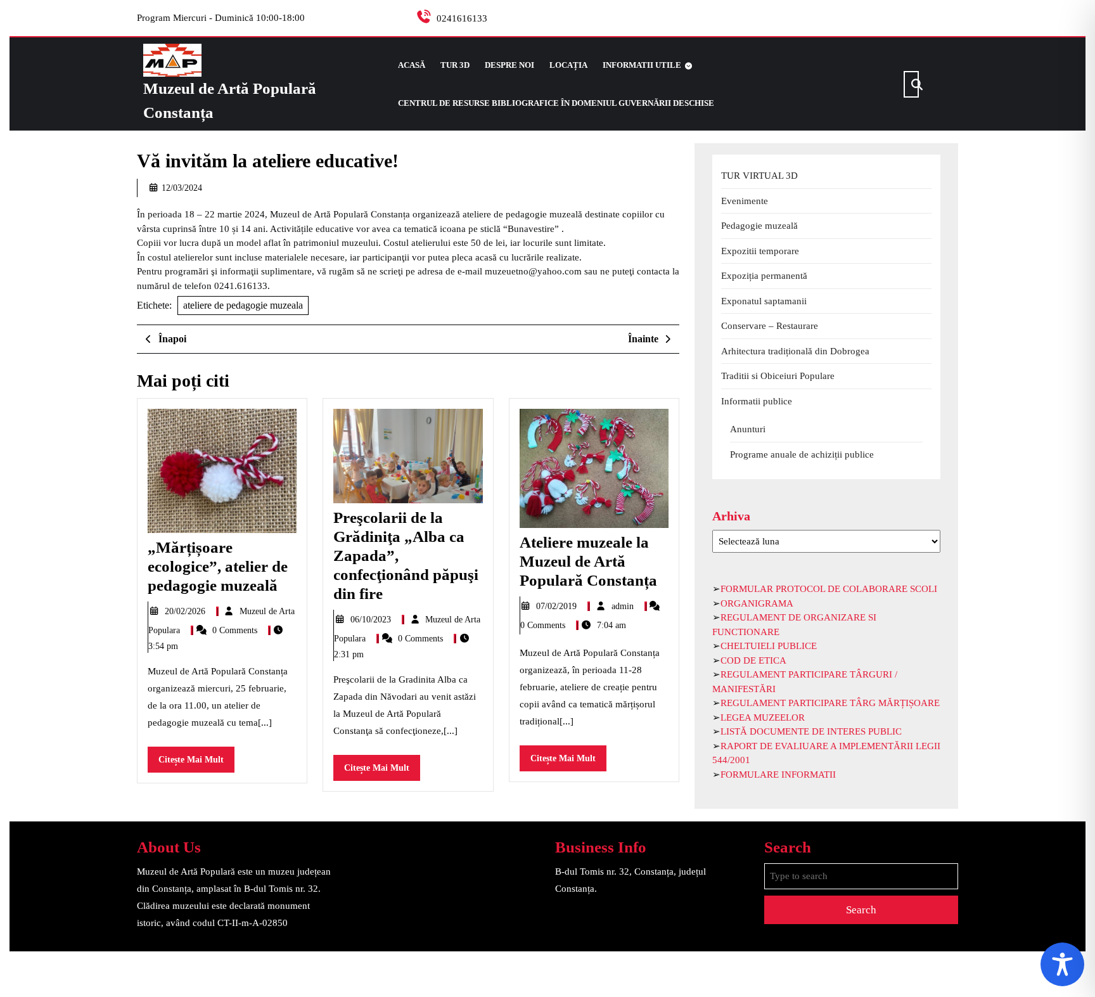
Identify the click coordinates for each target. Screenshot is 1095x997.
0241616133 (462, 18)
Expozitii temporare (760, 251)
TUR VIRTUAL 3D (759, 175)
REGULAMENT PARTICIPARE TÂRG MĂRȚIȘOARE (830, 703)
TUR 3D (455, 65)
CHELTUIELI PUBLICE (768, 646)
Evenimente (744, 201)
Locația (568, 65)
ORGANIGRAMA (756, 603)
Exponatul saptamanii (764, 301)
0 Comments (236, 630)
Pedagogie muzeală (759, 226)
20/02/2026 (186, 611)
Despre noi (509, 65)
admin (624, 606)
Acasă (411, 65)
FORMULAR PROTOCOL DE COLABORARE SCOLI (828, 589)
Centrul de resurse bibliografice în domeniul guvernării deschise (556, 103)
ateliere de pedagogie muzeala (243, 305)
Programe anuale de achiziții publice (802, 454)
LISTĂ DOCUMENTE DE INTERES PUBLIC (811, 731)
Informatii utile (642, 65)
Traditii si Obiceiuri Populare (778, 376)
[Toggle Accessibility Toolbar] (1062, 964)
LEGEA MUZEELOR (762, 717)
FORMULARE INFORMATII (778, 774)
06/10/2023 (372, 619)
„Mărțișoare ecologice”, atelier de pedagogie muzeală (218, 566)
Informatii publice (756, 401)
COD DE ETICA (753, 660)
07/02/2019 (557, 606)
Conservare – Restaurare (769, 326)
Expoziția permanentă (764, 276)
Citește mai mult (196, 763)
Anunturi (747, 429)
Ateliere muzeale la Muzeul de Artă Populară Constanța (588, 561)
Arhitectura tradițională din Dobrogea (795, 351)
